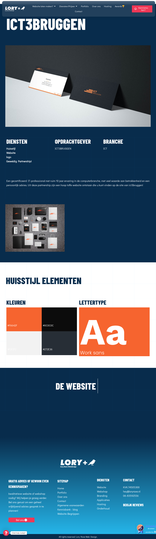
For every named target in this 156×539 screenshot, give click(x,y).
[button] (6, 533)
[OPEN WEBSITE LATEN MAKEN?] (55, 6)
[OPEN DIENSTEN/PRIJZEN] (76, 6)
